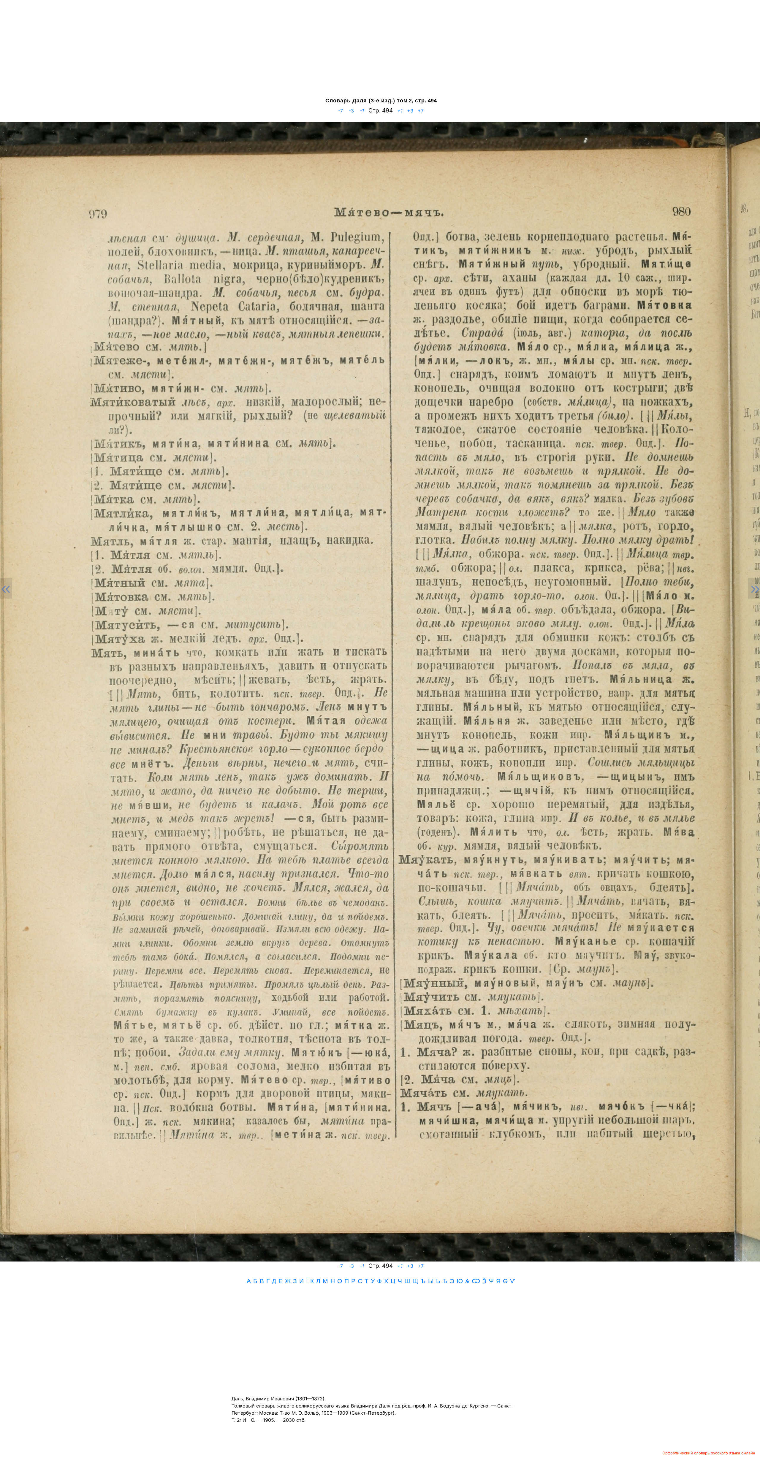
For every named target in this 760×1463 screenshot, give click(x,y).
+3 (410, 111)
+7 (420, 111)
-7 (340, 111)
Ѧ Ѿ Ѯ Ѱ (479, 1281)
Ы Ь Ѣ (438, 1281)
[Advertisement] (380, 48)
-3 (351, 111)
